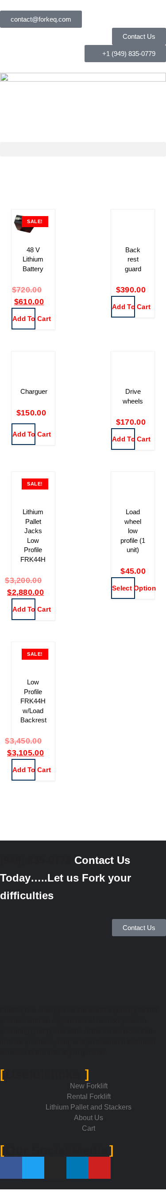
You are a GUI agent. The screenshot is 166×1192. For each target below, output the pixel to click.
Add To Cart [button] (23, 318)
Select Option (123, 588)
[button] (83, 149)
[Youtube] (100, 1168)
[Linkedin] (77, 1168)
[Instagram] (55, 1168)
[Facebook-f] (11, 1168)
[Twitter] (33, 1168)
